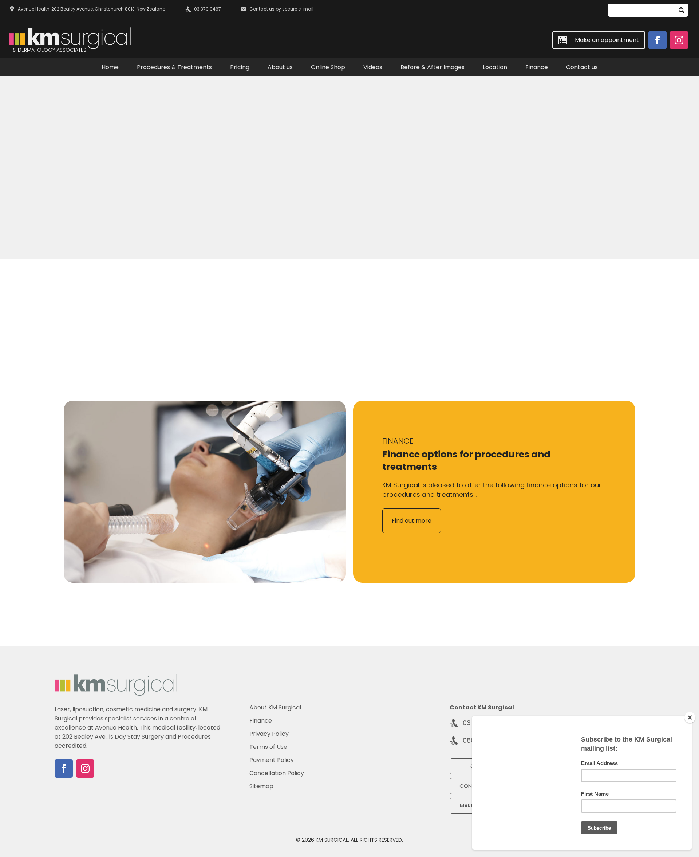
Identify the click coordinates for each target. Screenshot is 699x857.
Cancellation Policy (276, 773)
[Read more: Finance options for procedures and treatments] (205, 492)
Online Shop (328, 67)
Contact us (582, 67)
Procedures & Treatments (174, 67)
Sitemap (261, 786)
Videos (372, 67)
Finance (536, 67)
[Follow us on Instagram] (679, 40)
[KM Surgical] (116, 685)
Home (110, 67)
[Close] (689, 717)
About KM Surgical (275, 708)
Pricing (239, 67)
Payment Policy (271, 760)
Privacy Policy (269, 734)
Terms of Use (268, 747)
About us (280, 67)
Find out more (411, 520)
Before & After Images (432, 67)
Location (495, 67)
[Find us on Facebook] (657, 40)
